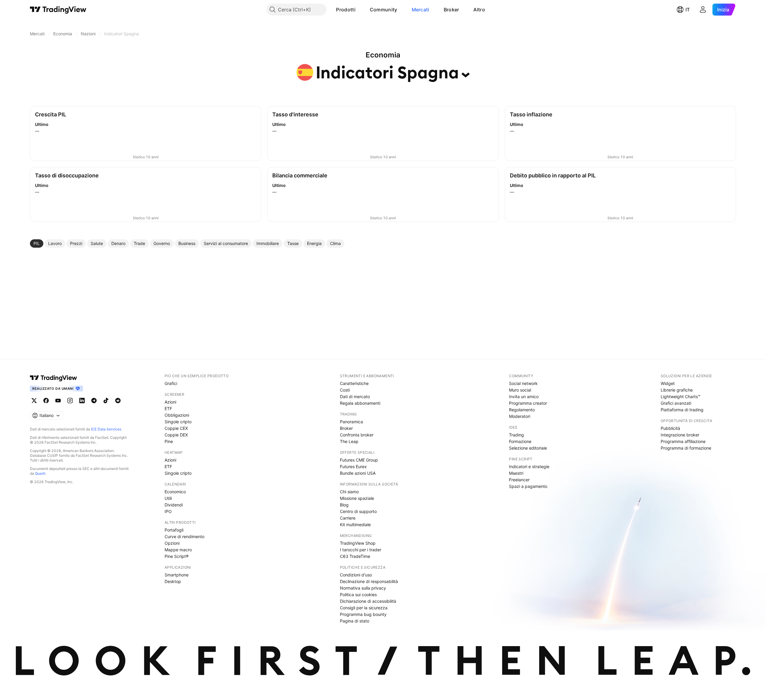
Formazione (520, 441)
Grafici (171, 383)
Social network (523, 383)
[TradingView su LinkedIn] (82, 400)
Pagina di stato (354, 620)
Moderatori (519, 416)
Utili (168, 498)
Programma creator (528, 403)
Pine (169, 441)
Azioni (170, 401)
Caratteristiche (354, 383)
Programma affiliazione (683, 441)
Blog (344, 504)
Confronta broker (356, 434)
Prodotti (345, 10)
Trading (516, 434)
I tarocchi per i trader (360, 549)
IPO (168, 511)
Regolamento (522, 409)
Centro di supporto (358, 511)
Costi (345, 389)
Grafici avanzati (676, 403)
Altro (479, 10)
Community (383, 10)
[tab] (36, 243)
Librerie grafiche (677, 389)
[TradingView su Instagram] (70, 400)
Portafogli (174, 529)
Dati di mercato (355, 396)
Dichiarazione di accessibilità (368, 601)
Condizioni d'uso (356, 574)
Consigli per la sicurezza (363, 607)
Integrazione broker (680, 434)
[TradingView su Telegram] (94, 400)
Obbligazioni (177, 415)
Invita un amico (524, 396)
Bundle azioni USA (358, 473)
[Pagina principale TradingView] (58, 9)
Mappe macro (178, 549)
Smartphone (177, 574)
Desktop (173, 581)
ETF (168, 408)
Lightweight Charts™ (680, 396)
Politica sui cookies (358, 594)
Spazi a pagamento (528, 486)
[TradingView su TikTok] (106, 400)
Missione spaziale (357, 498)
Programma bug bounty (363, 614)
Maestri (516, 473)
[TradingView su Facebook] (46, 400)
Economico (175, 491)
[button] (360, 10)
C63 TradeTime (355, 556)
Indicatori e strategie (529, 466)
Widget (668, 383)
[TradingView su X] (34, 400)
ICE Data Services (106, 429)
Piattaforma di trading (682, 409)
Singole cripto (178, 421)
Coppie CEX (176, 428)
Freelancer (519, 479)
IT (688, 10)
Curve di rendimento (184, 536)
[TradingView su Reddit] (118, 400)
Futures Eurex (353, 466)
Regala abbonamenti (360, 403)
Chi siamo (349, 491)
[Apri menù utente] (703, 10)
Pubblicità (670, 428)
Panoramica (351, 421)
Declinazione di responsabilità (369, 581)
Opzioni (172, 543)
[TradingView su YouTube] (58, 400)
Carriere (347, 517)
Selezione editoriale (528, 447)
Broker (451, 10)
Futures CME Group (359, 459)
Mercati (420, 10)
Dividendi (174, 504)
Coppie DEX (176, 434)
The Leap (349, 441)
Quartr (40, 473)
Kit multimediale (355, 524)
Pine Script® (177, 556)
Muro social (520, 389)
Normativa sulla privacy (363, 587)
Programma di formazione (686, 447)
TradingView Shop (358, 543)
